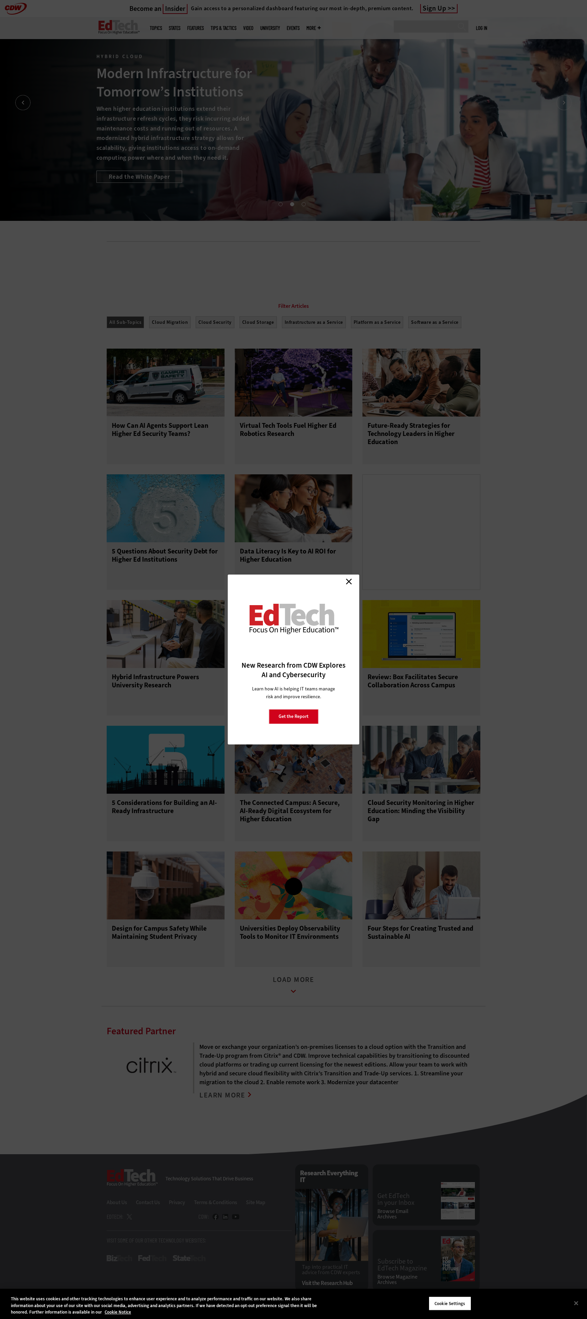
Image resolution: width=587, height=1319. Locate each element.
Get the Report (293, 716)
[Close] (576, 1303)
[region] (293, 1304)
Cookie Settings (449, 1303)
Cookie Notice (118, 1312)
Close (349, 581)
